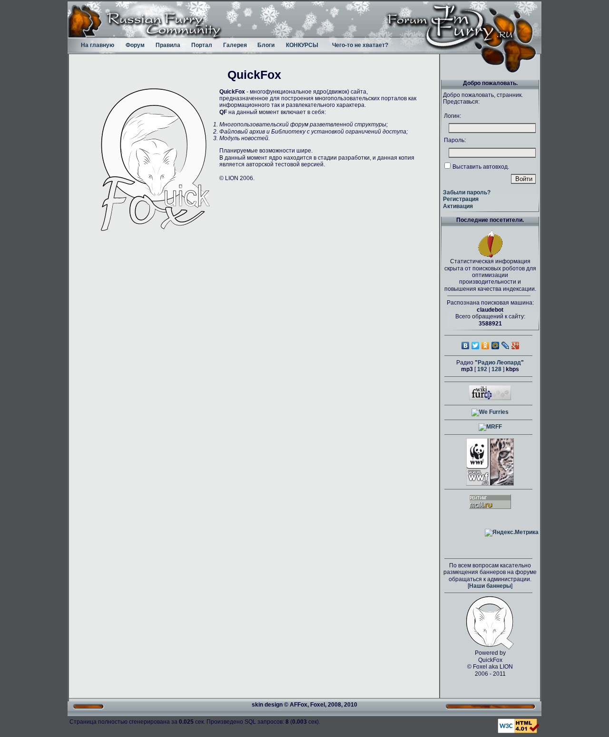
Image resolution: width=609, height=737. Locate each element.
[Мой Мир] (496, 345)
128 (496, 369)
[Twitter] (476, 345)
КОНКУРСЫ (302, 45)
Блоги (266, 45)
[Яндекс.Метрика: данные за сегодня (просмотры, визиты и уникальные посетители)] (512, 532)
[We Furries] (490, 412)
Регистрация (461, 199)
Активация (458, 206)
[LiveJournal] (506, 345)
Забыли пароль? (467, 192)
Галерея (235, 45)
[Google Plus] (516, 345)
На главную (97, 45)
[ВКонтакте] (466, 345)
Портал (201, 45)
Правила (168, 45)
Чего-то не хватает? (360, 45)
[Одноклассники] (486, 345)
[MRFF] (490, 426)
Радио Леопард (499, 362)
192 (482, 369)
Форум (135, 45)
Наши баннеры (490, 586)
